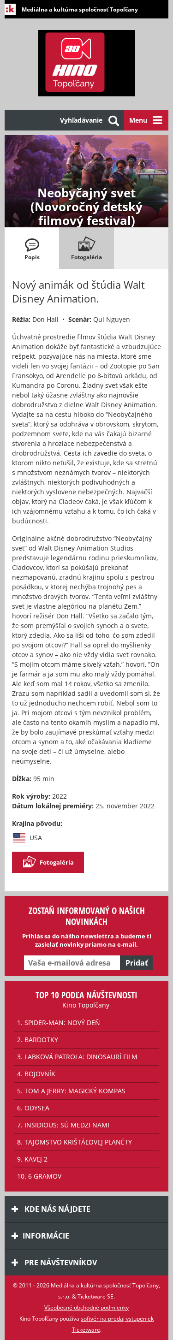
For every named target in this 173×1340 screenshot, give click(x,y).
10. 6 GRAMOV (39, 1176)
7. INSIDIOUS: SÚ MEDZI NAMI (63, 1125)
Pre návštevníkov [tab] (60, 1262)
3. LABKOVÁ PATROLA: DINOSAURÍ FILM (77, 1056)
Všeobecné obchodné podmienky (86, 1307)
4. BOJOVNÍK (36, 1073)
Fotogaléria (57, 862)
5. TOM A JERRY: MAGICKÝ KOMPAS (71, 1090)
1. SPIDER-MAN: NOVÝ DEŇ (58, 1022)
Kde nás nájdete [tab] (56, 1209)
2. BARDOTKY (37, 1039)
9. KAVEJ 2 (32, 1159)
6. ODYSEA (33, 1107)
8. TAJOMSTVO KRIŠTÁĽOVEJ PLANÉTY (74, 1142)
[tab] (32, 248)
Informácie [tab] (46, 1236)
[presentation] (32, 248)
